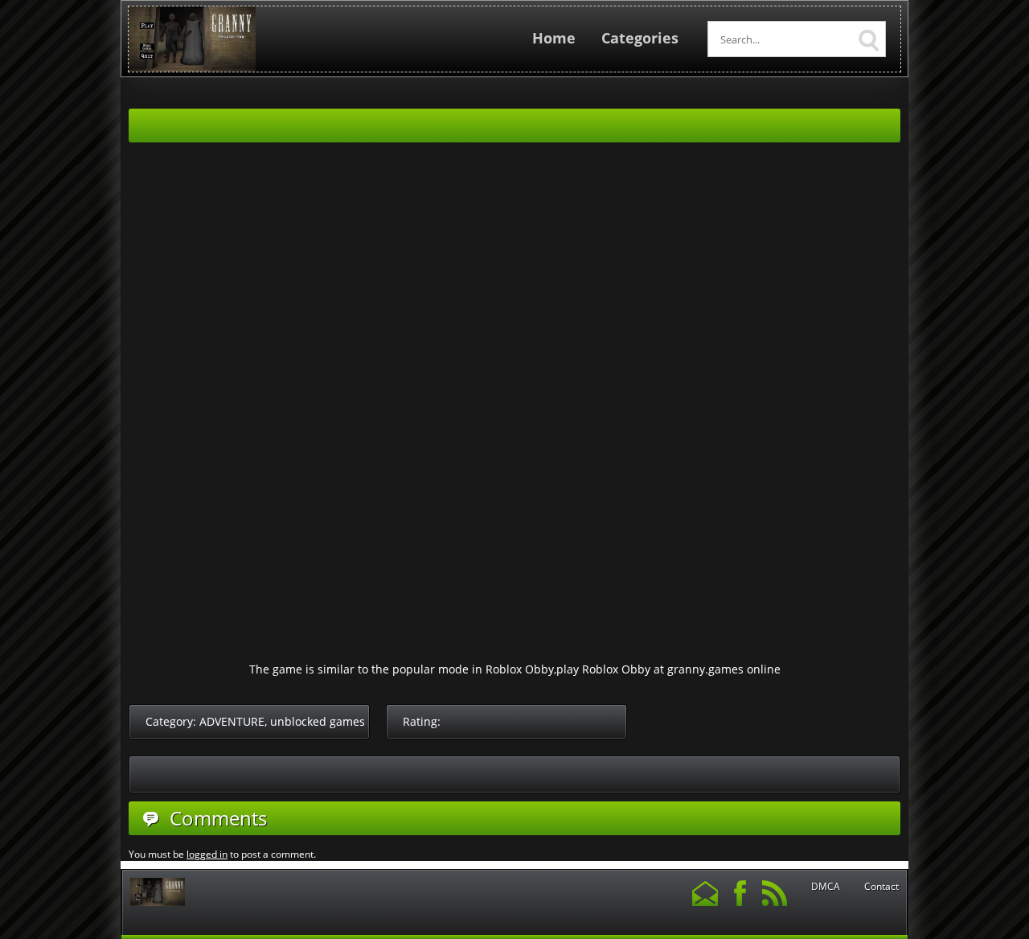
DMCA (825, 886)
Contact (881, 886)
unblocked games (317, 721)
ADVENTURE (231, 721)
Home (554, 37)
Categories (639, 37)
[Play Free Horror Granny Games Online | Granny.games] (192, 68)
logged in (207, 854)
